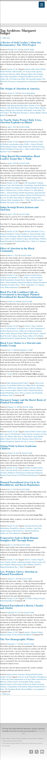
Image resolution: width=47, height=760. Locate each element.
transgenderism (22, 81)
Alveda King (28, 185)
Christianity (40, 385)
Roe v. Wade (24, 149)
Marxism (32, 388)
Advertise (10, 741)
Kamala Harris (20, 280)
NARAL (43, 238)
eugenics (39, 71)
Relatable (20, 110)
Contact (4, 741)
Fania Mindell (38, 436)
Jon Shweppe (11, 236)
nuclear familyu (11, 390)
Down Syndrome (24, 470)
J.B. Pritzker (28, 598)
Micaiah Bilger (34, 238)
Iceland (28, 472)
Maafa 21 (21, 197)
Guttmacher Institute (35, 331)
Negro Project (22, 336)
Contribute (40, 738)
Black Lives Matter (12, 188)
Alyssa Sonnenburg (28, 93)
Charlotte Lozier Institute (8, 277)
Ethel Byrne (28, 436)
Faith (8, 105)
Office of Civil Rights (35, 336)
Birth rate (3, 681)
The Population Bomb (12, 689)
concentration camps (16, 144)
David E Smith (29, 49)
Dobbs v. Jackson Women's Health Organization (16, 192)
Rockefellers (28, 110)
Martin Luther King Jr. (31, 333)
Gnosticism (4, 74)
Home (3, 738)
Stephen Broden (20, 338)
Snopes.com (4, 533)
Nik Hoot (37, 564)
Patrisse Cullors (22, 390)
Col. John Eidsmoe (37, 190)
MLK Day (38, 439)
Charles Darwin (26, 434)
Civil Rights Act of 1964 (25, 328)
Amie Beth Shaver (40, 185)
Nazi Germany (38, 74)
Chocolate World (11, 470)
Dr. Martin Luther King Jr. (14, 436)
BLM (33, 385)
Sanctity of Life (12, 69)
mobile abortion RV (24, 146)
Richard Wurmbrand (7, 393)
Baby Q (2, 188)
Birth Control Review (38, 679)
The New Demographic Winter (17, 639)
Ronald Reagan (32, 475)
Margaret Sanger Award (8, 634)
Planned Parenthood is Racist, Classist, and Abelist (22, 606)
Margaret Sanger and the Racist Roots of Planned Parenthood (23, 401)
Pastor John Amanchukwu (9, 76)
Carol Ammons (5, 562)
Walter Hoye (31, 338)
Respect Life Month (19, 475)
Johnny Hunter (5, 333)
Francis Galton (34, 108)
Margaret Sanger (26, 74)
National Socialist (38, 146)
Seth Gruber (37, 110)
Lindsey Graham (10, 238)
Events (13, 738)
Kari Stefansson (36, 472)
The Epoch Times (13, 202)
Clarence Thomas (23, 190)
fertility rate (23, 331)
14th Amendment (30, 183)
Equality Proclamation (17, 195)
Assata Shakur (12, 385)
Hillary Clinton (5, 439)
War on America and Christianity (31, 393)
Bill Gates (24, 108)
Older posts (5, 38)
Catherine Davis (11, 190)
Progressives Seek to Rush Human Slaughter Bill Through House (19, 539)
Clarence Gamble (21, 234)
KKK (18, 74)
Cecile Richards (10, 328)
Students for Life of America (24, 441)
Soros (17, 393)
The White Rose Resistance (19, 113)
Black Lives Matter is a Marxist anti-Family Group (21, 344)
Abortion (27, 69)
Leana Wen (37, 528)
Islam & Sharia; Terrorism (16, 674)
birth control (35, 69)
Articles (8, 738)
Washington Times (6, 395)
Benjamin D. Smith (26, 350)
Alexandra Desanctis (31, 526)
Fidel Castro (12, 388)
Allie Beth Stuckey (13, 108)
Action (18, 738)
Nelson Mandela (11, 282)
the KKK (21, 79)
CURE (20, 277)
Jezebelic (29, 528)
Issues (30, 738)
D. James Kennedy (34, 234)
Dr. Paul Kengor (19, 472)
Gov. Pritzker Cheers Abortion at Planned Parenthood (18, 573)
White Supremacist (11, 287)
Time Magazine (14, 533)
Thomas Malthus (35, 113)
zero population (38, 689)
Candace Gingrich (37, 559)
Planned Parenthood (26, 76)
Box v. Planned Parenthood (29, 188)
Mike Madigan (28, 564)
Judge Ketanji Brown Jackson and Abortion (19, 208)
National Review (18, 531)
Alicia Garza (39, 383)
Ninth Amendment (13, 200)
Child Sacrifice (17, 71)
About (34, 738)
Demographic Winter (26, 681)
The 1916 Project (12, 79)
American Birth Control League (35, 431)
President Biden (20, 241)
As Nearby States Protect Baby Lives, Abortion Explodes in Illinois (21, 121)
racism (36, 76)
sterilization (30, 285)
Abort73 (27, 559)
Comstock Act (38, 434)
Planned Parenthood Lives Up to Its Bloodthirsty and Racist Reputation (20, 483)
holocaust (12, 74)
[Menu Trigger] (42, 5)
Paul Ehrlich (22, 686)
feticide (13, 562)
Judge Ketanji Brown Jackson (27, 236)
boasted (10, 374)
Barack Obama (36, 275)
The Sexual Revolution (34, 79)
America (3, 385)
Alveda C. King (29, 326)
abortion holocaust (30, 141)
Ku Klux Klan (12, 197)
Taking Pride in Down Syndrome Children (18, 447)
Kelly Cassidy (37, 562)
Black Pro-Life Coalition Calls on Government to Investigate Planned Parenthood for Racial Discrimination (21, 294)
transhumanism (33, 81)
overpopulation (12, 686)
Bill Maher (35, 231)
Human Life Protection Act (35, 195)
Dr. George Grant (29, 71)
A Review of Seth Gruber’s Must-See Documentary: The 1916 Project (20, 43)
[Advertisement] (16, 709)
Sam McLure (35, 200)
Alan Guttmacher (17, 185)
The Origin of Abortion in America (19, 88)
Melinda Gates (11, 110)
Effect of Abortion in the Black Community (17, 249)
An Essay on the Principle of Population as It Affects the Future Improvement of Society (23, 678)
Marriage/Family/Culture (19, 105)
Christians (3, 388)
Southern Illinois (35, 149)
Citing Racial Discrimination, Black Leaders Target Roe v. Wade (20, 157)
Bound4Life (14, 528)
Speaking (24, 738)
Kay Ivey (3, 197)
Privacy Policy (18, 741)
